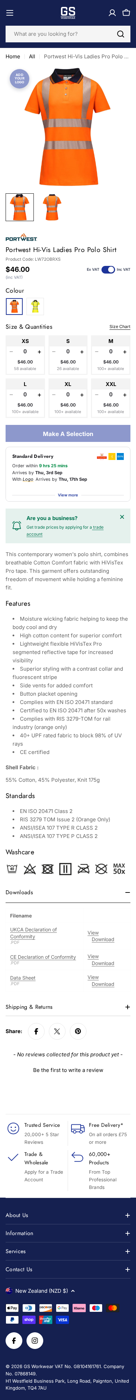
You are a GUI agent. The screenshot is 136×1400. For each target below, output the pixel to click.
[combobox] (68, 34)
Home (13, 56)
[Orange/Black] (14, 306)
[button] (68, 1069)
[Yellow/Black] (35, 306)
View (93, 933)
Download (103, 939)
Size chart (119, 326)
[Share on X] (57, 1031)
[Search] (120, 34)
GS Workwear (38, 1366)
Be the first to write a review (68, 1070)
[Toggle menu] (10, 13)
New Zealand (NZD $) (41, 1291)
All (32, 56)
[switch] (108, 270)
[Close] (122, 516)
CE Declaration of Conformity (43, 957)
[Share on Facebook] (36, 1031)
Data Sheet (23, 978)
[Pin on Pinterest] (78, 1031)
